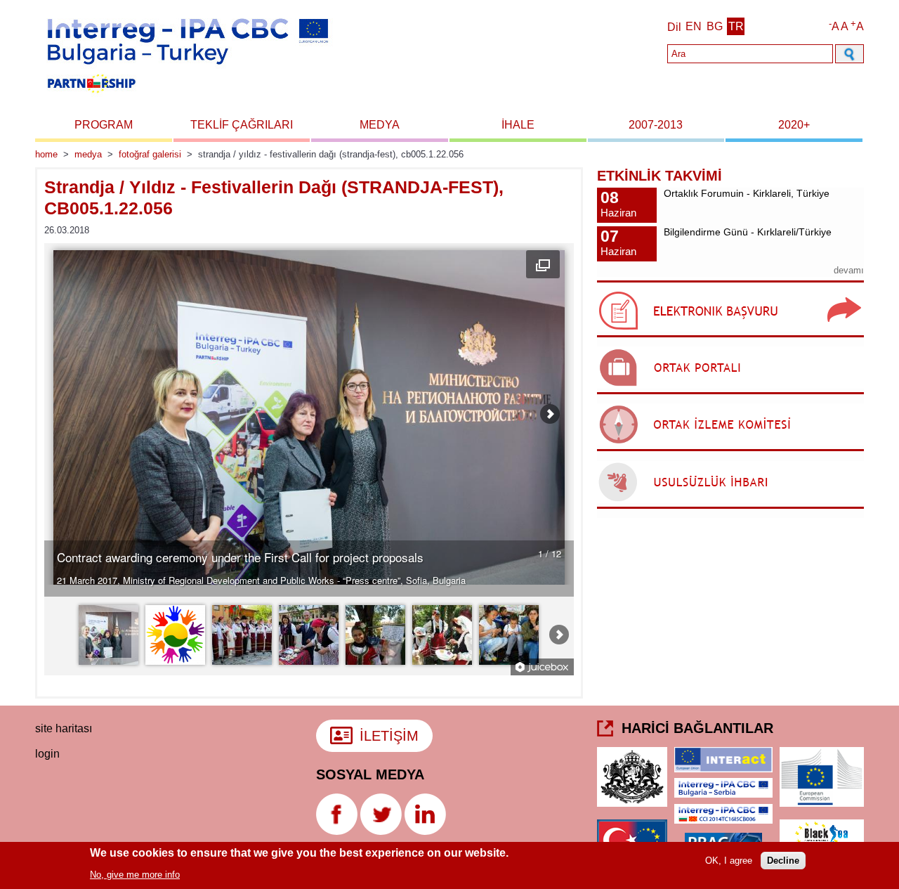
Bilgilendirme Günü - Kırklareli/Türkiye (748, 232)
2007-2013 (656, 125)
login (47, 754)
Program (103, 125)
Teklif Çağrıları (241, 125)
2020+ (794, 125)
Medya (380, 125)
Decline (783, 860)
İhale (517, 125)
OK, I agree (728, 860)
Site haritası (63, 728)
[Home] (187, 97)
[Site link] (730, 337)
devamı (849, 270)
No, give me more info (135, 874)
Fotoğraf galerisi (150, 154)
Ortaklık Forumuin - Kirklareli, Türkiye (746, 193)
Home (46, 154)
